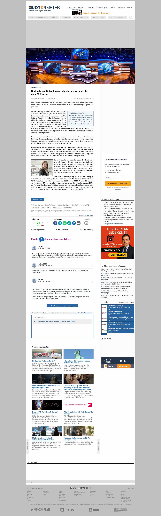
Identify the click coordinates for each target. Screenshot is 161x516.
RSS (28, 492)
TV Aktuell (38, 504)
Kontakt (123, 495)
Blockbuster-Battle (110, 497)
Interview (45, 495)
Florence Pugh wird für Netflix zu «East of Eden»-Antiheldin (119, 220)
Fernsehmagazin (45, 504)
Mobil (28, 495)
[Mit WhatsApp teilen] (64, 223)
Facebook (29, 499)
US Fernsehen (60, 504)
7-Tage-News (30, 497)
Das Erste (82, 187)
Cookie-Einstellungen (126, 500)
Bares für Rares (50, 205)
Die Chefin (75, 205)
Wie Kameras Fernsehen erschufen (43, 17)
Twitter (29, 500)
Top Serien (128, 504)
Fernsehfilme (94, 504)
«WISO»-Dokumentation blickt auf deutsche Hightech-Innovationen (117, 205)
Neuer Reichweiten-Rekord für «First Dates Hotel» (117, 274)
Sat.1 (50, 156)
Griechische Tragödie (117, 17)
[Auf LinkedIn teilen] (74, 223)
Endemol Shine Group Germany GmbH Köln (119, 307)
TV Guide (81, 504)
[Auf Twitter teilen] (60, 223)
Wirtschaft (61, 495)
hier (89, 124)
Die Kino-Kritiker (109, 494)
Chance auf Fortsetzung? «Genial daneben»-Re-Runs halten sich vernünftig (116, 287)
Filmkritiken (53, 504)
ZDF (73, 152)
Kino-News (108, 492)
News (81, 7)
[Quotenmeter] (44, 9)
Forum (121, 7)
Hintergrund (46, 492)
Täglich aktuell (78, 495)
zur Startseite (63, 230)
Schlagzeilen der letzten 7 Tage (113, 224)
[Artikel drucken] (78, 223)
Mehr (130, 7)
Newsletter (30, 494)
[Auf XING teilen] (69, 223)
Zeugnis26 (65, 17)
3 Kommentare (50, 98)
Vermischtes (62, 494)
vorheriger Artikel (39, 230)
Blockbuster (87, 504)
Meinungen (102, 7)
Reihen (45, 494)
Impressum (124, 501)
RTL (39, 156)
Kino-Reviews (93, 495)
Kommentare (37, 200)
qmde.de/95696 (89, 215)
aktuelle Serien (101, 504)
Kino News (32, 504)
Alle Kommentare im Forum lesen (62, 306)
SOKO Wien (35, 207)
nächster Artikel (86, 230)
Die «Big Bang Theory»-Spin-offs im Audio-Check (119, 211)
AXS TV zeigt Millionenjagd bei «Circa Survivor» (118, 209)
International (62, 497)
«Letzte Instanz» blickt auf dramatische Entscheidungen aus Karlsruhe (116, 214)
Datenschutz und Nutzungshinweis (125, 498)
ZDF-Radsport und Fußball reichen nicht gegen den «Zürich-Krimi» (116, 283)
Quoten (90, 7)
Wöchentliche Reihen (79, 492)
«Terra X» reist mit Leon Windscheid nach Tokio (118, 202)
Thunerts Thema (98, 17)
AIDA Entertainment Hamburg (121, 330)
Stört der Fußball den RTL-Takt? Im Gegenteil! (116, 278)
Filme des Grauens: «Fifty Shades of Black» (117, 217)
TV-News (61, 492)
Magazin (71, 7)
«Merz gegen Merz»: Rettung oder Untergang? (116, 292)
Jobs (122, 494)
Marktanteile (77, 494)
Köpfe (60, 499)
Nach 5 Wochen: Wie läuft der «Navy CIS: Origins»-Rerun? (117, 270)
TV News (67, 504)
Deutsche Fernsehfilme (119, 504)
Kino (113, 7)
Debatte (92, 492)
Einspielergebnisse (110, 495)
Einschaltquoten (74, 504)
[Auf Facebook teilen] (55, 223)
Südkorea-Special (81, 17)
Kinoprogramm (109, 504)
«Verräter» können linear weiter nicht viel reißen (117, 296)
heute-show (68, 207)
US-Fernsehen (62, 500)
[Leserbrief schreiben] (86, 223)
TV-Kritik (92, 494)
